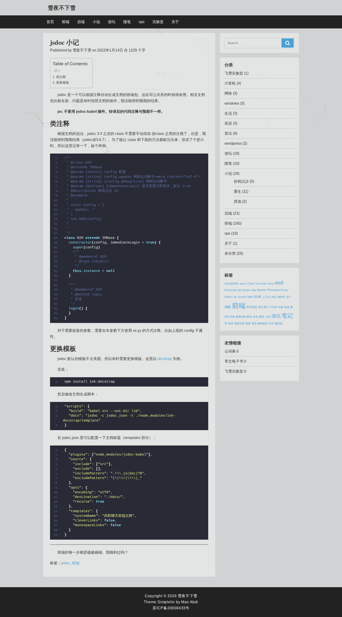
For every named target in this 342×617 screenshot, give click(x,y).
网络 (228, 93)
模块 (262, 316)
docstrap (165, 359)
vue (257, 296)
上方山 (266, 296)
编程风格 (239, 323)
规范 (254, 323)
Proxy (284, 290)
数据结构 (241, 316)
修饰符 (281, 296)
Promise (274, 290)
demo (271, 283)
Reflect (228, 296)
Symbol (242, 296)
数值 (286, 307)
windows (232, 103)
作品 (274, 296)
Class (251, 283)
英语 (228, 123)
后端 (81, 22)
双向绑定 (252, 307)
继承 (230, 323)
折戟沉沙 (241, 181)
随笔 (127, 22)
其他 (237, 201)
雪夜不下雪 (62, 7)
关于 (175, 22)
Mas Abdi (189, 602)
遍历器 (278, 323)
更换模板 (62, 82)
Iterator (246, 290)
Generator (231, 290)
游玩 (111, 22)
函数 (228, 307)
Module (262, 290)
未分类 (230, 253)
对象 (280, 307)
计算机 (230, 83)
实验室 (158, 22)
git (239, 290)
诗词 (271, 323)
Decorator (261, 283)
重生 (237, 191)
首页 (50, 22)
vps (141, 22)
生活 (228, 113)
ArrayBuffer (232, 283)
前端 (65, 22)
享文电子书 (234, 361)
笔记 (287, 315)
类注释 (61, 77)
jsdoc (65, 563)
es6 (279, 283)
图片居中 (263, 307)
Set (235, 296)
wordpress (233, 143)
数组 (249, 316)
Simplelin (166, 602)
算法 (228, 133)
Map (253, 290)
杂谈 (255, 316)
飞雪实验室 (234, 73)
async (243, 283)
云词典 (230, 351)
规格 (248, 323)
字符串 (273, 307)
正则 (268, 316)
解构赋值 (263, 323)
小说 (96, 22)
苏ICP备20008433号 (171, 608)
